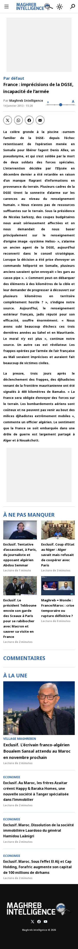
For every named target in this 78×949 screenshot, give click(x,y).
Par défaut (13, 78)
